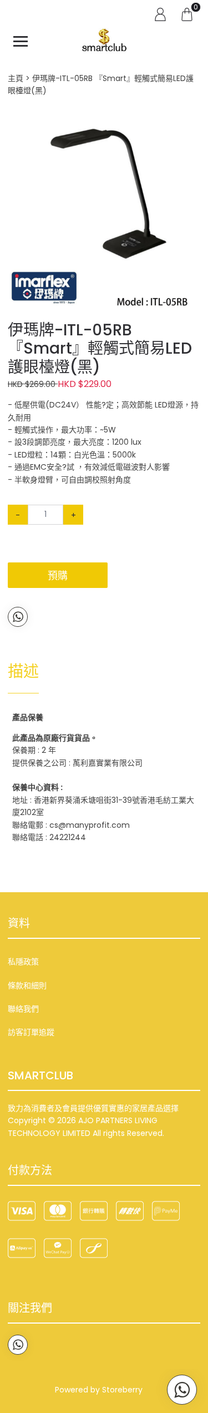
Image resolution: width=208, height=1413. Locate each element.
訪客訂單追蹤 (31, 1032)
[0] (187, 14)
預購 (58, 575)
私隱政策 (23, 961)
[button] (190, 125)
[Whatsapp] (18, 617)
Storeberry (122, 1389)
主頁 (15, 78)
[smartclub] (104, 41)
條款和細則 (27, 985)
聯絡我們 (23, 1008)
